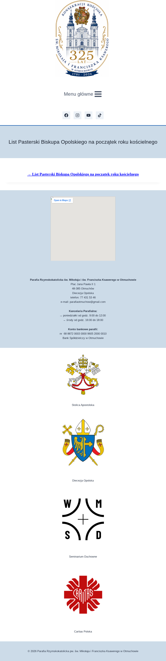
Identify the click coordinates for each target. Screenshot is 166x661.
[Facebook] (66, 115)
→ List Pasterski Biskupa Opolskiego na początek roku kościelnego (83, 174)
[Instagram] (77, 115)
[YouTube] (88, 115)
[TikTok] (100, 115)
